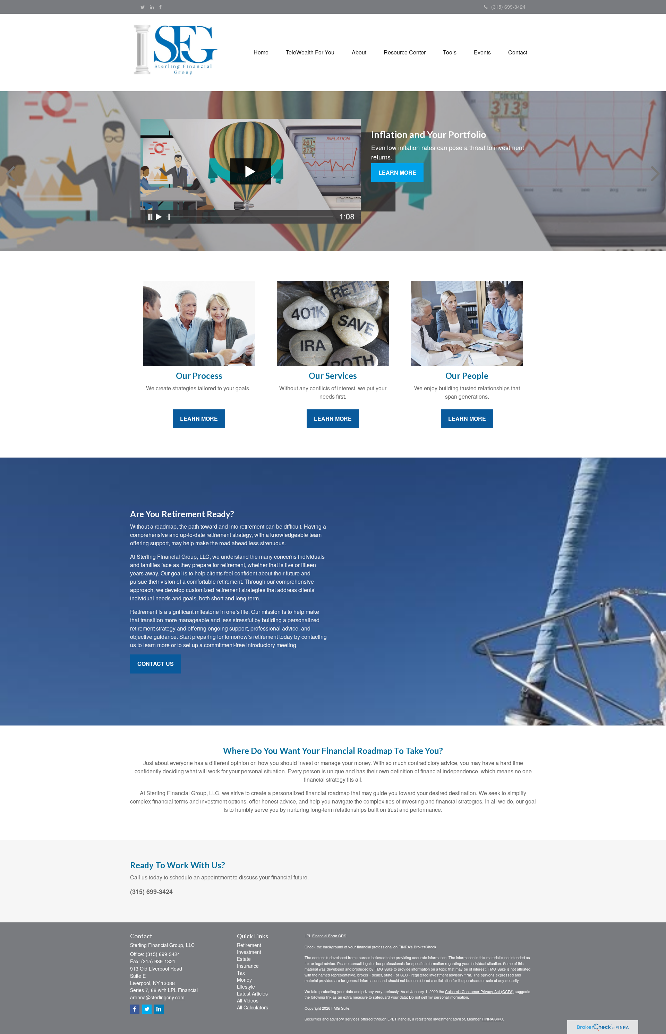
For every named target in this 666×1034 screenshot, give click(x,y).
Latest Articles (252, 993)
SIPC (498, 1019)
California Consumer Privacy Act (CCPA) (479, 991)
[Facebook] (160, 6)
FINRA (487, 1019)
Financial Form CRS (329, 935)
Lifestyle (246, 986)
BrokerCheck (425, 946)
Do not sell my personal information (438, 997)
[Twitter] (142, 6)
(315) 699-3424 (508, 6)
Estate (244, 958)
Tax (241, 972)
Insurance (248, 965)
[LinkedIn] (152, 6)
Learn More (397, 172)
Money (244, 979)
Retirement (249, 944)
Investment (249, 951)
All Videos (247, 1000)
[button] (310, 52)
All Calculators (252, 1007)
